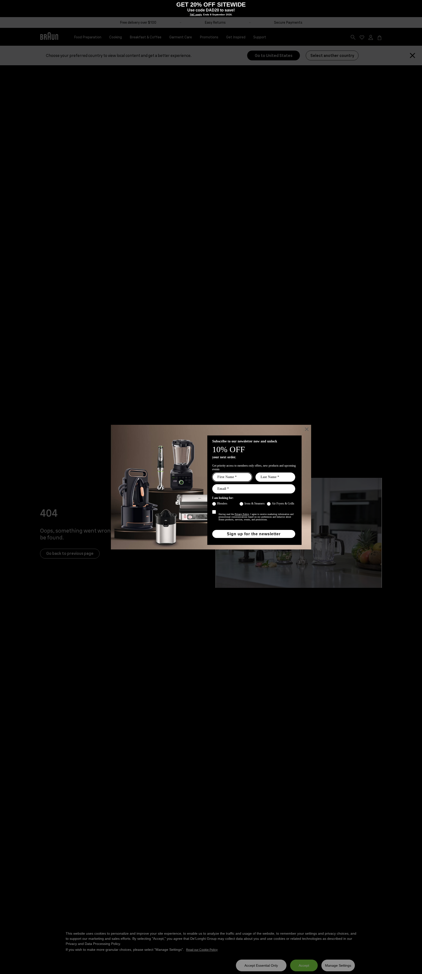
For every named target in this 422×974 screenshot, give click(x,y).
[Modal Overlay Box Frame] (211, 8)
